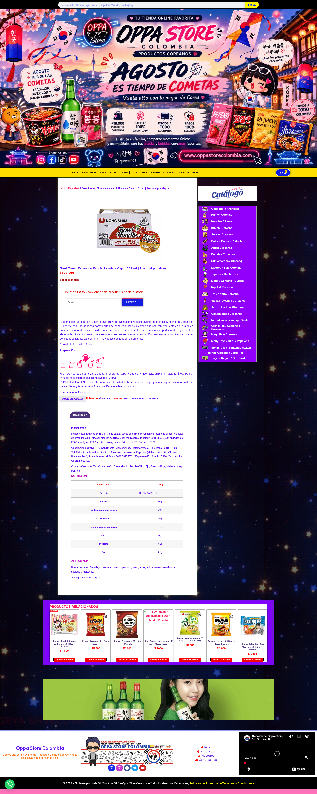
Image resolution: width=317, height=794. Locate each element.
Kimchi (134, 398)
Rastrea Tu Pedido (163, 172)
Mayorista (73, 188)
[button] (47, 699)
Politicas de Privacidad (204, 783)
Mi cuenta (121, 172)
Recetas (105, 172)
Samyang (153, 398)
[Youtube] (142, 767)
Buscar (252, 4)
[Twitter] (134, 767)
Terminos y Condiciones (238, 783)
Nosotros (89, 172)
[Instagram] (111, 767)
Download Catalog (72, 398)
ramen (142, 398)
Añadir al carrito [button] (64, 659)
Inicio (75, 172)
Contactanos (189, 172)
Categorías (139, 172)
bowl (125, 398)
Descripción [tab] (80, 414)
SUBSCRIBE (132, 302)
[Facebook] (127, 767)
